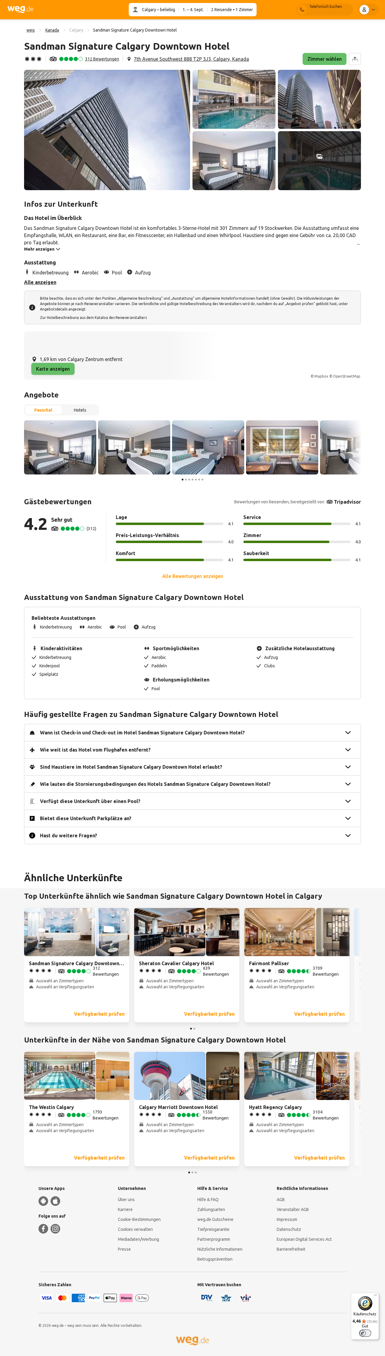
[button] (107, 130)
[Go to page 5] (196, 479)
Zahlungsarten (211, 1209)
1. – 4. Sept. (193, 9)
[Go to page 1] (182, 479)
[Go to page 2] (186, 479)
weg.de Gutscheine (215, 1219)
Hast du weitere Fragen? (68, 835)
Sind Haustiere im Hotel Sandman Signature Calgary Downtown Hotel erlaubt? (131, 767)
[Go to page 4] (192, 479)
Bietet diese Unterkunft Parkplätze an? (85, 818)
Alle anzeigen (40, 282)
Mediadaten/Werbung (138, 1239)
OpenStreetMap (346, 376)
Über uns (126, 1199)
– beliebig (165, 9)
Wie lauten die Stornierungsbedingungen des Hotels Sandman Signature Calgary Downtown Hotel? (155, 784)
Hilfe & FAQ (208, 1199)
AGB (281, 1199)
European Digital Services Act (304, 1239)
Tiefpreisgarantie (213, 1229)
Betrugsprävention (215, 1259)
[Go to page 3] (189, 479)
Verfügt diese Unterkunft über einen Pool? (90, 801)
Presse (124, 1249)
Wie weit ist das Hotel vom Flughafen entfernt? (95, 749)
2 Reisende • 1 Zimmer (232, 9)
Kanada (52, 30)
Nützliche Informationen (219, 1249)
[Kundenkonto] (368, 10)
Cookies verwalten (135, 1229)
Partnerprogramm (213, 1239)
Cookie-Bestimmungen (139, 1219)
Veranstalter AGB (293, 1209)
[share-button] (355, 59)
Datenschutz (289, 1229)
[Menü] (375, 1296)
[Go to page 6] (199, 479)
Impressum (287, 1219)
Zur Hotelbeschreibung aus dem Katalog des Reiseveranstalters (93, 318)
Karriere (125, 1209)
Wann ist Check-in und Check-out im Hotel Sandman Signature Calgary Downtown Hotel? (142, 732)
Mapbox (321, 376)
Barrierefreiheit (291, 1249)
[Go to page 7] (202, 479)
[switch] (365, 1333)
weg (30, 30)
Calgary (149, 9)
